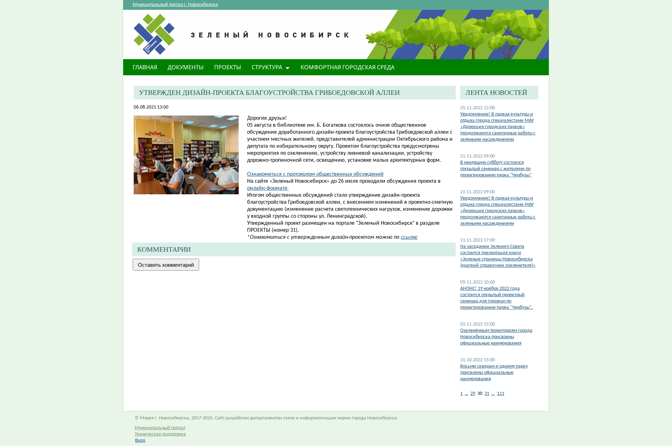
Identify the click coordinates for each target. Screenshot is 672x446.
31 (486, 393)
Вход (140, 440)
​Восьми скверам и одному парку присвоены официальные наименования (494, 373)
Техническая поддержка (160, 434)
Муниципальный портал (160, 428)
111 (500, 393)
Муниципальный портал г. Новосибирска (175, 4)
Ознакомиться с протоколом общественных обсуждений (315, 174)
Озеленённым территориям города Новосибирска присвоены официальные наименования (496, 337)
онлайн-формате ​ (268, 188)
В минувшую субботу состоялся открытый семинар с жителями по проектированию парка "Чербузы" (496, 169)
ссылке (409, 237)
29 (472, 393)
